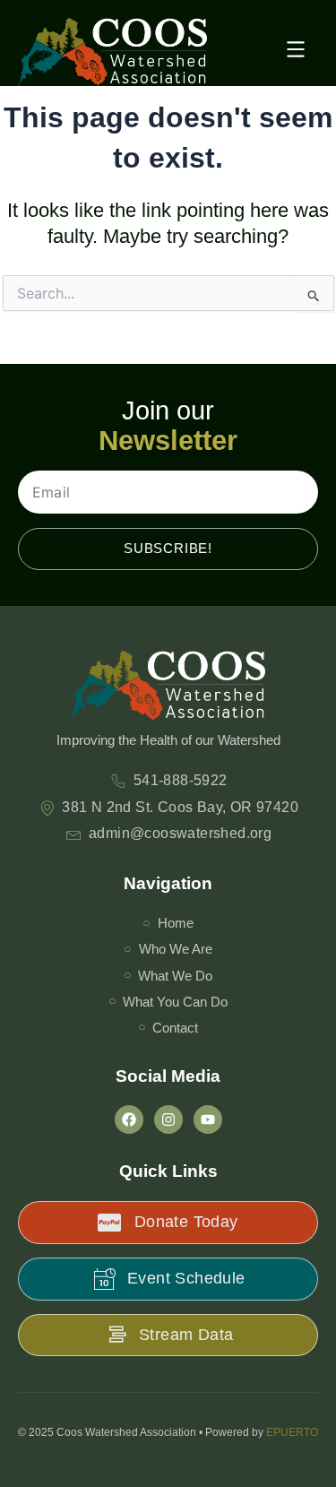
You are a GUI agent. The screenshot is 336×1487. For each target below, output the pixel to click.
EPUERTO (292, 1432)
